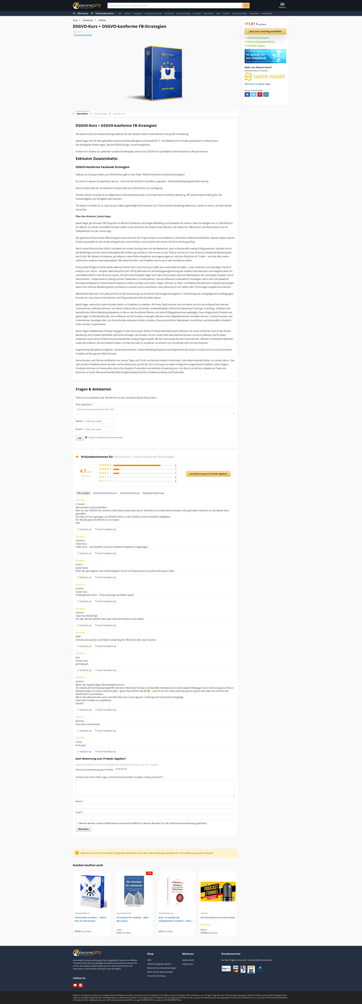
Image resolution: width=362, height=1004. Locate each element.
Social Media (267, 13)
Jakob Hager (265, 84)
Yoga (218, 13)
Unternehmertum (82, 913)
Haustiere (197, 13)
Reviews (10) (119, 113)
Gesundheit (208, 13)
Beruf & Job (169, 13)
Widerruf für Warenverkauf (160, 972)
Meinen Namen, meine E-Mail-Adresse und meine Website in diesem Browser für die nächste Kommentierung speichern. (143, 823)
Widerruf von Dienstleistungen (161, 968)
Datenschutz (188, 960)
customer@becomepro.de (259, 960)
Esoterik (226, 13)
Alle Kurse (82, 13)
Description (82, 113)
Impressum (187, 964)
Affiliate (102, 20)
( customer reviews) (83, 35)
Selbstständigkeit (124, 913)
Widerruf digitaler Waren (159, 964)
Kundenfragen (100, 113)
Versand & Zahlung (156, 975)
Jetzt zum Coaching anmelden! (265, 31)
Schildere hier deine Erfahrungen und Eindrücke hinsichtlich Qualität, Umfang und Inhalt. (120, 777)
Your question (84, 404)
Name (80, 421)
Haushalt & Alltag (239, 13)
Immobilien (254, 13)
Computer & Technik (153, 13)
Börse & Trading (183, 13)
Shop (75, 20)
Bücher (128, 13)
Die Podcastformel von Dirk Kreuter (218, 917)
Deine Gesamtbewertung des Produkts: (95, 769)
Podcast (204, 913)
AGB (149, 960)
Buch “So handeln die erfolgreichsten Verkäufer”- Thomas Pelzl (176, 921)
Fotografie (137, 13)
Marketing (87, 20)
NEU (120, 13)
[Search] (246, 5)
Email (79, 429)
